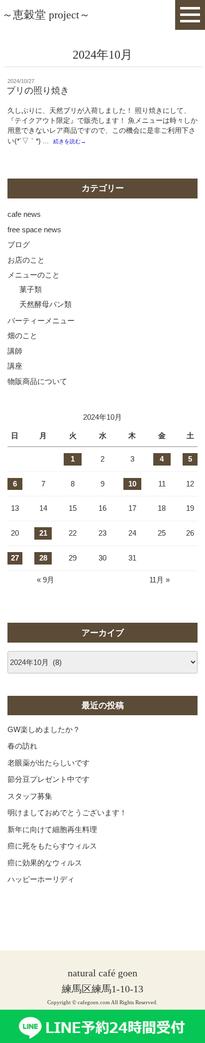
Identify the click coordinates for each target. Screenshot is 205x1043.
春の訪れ (22, 746)
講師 (14, 351)
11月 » (159, 579)
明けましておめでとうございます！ (67, 812)
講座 (14, 366)
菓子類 (30, 289)
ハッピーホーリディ (41, 879)
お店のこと (26, 260)
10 (132, 483)
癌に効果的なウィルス (44, 862)
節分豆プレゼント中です (48, 779)
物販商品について (37, 381)
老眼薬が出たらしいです (48, 763)
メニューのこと (33, 275)
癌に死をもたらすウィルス (52, 846)
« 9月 (45, 579)
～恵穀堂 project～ (46, 14)
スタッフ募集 (29, 796)
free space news (34, 229)
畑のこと (22, 335)
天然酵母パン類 (45, 304)
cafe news (24, 214)
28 (43, 558)
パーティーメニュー (41, 320)
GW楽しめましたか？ (43, 729)
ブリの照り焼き (37, 90)
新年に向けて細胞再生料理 (52, 829)
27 (15, 558)
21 (43, 533)
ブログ (18, 244)
